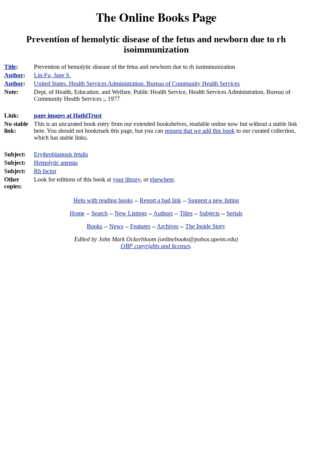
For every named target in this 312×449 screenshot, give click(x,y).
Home (77, 213)
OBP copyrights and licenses (155, 246)
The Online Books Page (156, 17)
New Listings (131, 213)
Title (10, 67)
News (116, 226)
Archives (167, 226)
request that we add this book (200, 130)
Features (140, 226)
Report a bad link (160, 200)
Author (13, 75)
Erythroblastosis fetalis (61, 154)
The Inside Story (205, 226)
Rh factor (45, 171)
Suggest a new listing (213, 200)
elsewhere (162, 179)
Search (99, 213)
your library (126, 179)
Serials (234, 213)
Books (94, 226)
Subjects (209, 213)
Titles (186, 213)
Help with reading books (103, 200)
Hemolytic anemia (56, 162)
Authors (163, 213)
